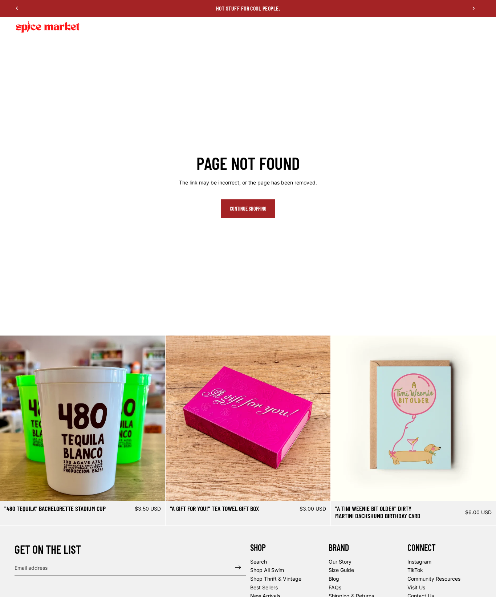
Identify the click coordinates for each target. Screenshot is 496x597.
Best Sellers (264, 587)
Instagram (419, 561)
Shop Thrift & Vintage (275, 579)
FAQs (335, 587)
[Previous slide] (17, 8)
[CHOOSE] (153, 489)
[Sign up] (238, 567)
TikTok (415, 570)
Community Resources (433, 579)
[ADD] (319, 489)
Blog (334, 579)
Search (258, 561)
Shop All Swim (267, 570)
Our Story (340, 561)
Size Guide (341, 570)
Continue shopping (248, 209)
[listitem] (362, 27)
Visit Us (416, 587)
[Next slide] (473, 8)
